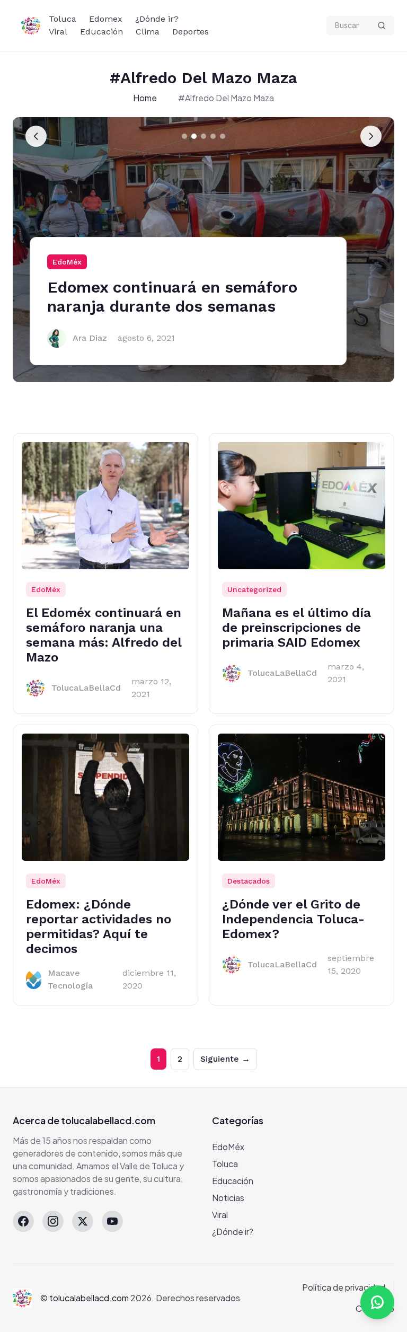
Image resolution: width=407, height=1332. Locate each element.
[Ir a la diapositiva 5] (222, 136)
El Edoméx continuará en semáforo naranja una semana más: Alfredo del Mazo (103, 635)
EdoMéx (67, 262)
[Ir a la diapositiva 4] (213, 136)
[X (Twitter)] (82, 1221)
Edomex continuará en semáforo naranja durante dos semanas (172, 296)
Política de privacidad (343, 1287)
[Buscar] (381, 25)
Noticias (228, 1197)
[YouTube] (112, 1221)
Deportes (190, 32)
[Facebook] (23, 1221)
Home (145, 97)
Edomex (105, 19)
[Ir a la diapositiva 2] (194, 136)
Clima (148, 32)
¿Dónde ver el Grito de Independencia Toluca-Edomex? (293, 919)
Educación (101, 32)
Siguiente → (225, 1059)
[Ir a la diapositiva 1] (184, 136)
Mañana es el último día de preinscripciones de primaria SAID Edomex (296, 627)
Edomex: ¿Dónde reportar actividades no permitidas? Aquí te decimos (98, 926)
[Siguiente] (371, 136)
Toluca (62, 19)
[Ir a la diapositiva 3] (203, 136)
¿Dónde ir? (157, 19)
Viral (58, 32)
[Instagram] (53, 1221)
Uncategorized (254, 589)
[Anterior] (36, 136)
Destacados (248, 881)
